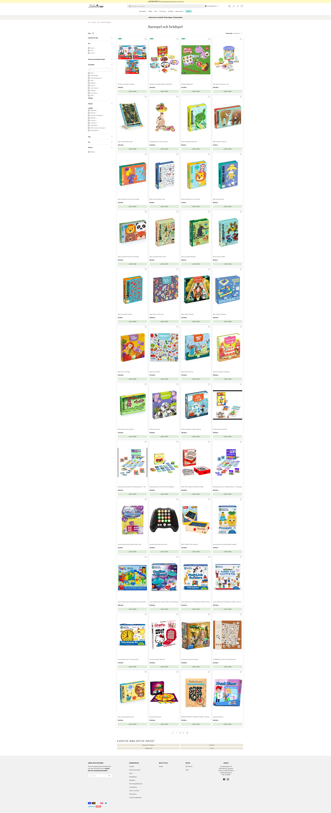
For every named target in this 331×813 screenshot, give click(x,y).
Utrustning (162, 11)
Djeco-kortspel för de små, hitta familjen (128, 256)
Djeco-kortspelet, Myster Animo (158, 256)
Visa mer (90, 98)
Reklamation (133, 777)
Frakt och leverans (134, 770)
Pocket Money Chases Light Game (158, 544)
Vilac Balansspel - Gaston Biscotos (159, 141)
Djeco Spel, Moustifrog (187, 371)
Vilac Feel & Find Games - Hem (221, 84)
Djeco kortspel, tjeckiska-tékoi (126, 717)
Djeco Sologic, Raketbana (219, 314)
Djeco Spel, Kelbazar (155, 371)
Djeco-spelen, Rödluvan (187, 314)
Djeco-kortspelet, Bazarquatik (189, 141)
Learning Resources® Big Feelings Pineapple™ (225, 544)
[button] (242, 6)
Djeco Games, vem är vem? (157, 314)
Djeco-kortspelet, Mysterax (125, 314)
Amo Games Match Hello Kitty (157, 659)
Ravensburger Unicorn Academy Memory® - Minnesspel (227, 486)
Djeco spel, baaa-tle (155, 429)
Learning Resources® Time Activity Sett (128, 659)
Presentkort (133, 794)
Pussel (211, 748)
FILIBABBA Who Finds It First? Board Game (224, 659)
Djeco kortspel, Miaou (218, 199)
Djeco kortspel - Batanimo (220, 141)
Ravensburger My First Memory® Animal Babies (162, 486)
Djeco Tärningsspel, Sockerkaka (221, 371)
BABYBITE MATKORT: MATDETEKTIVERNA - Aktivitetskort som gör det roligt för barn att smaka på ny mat (209, 717)
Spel (98, 22)
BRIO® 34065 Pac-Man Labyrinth (189, 544)
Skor (155, 11)
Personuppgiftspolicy (135, 783)
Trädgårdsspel (148, 748)
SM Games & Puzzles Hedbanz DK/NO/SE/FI (161, 84)
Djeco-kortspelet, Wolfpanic (188, 256)
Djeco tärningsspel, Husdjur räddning (191, 429)
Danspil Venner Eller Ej (155, 717)
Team (187, 770)
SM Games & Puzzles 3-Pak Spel (126, 84)
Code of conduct (134, 790)
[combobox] (165, 6)
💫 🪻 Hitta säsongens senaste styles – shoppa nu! (165, 1)
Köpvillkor (132, 780)
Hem (89, 22)
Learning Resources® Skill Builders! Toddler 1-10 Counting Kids (229, 602)
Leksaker (170, 11)
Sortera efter (229, 33)
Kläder (150, 11)
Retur (131, 773)
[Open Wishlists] (238, 6)
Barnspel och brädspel (106, 22)
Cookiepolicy (133, 787)
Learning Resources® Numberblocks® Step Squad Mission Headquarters (136, 602)
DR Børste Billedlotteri (187, 84)
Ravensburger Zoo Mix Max (220, 429)
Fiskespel (211, 745)
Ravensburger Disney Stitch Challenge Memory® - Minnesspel (134, 486)
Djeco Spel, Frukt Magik (124, 371)
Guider (161, 766)
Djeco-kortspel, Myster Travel (157, 199)
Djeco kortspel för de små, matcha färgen (128, 199)
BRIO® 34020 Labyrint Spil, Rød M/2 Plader (192, 486)
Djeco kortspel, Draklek (219, 256)
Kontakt (131, 766)
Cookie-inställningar (135, 797)
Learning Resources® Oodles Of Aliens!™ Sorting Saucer (164, 602)
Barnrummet (179, 11)
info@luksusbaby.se (226, 772)
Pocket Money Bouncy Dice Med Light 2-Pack (129, 544)
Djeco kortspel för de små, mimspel (190, 199)
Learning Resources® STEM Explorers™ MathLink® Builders (196, 602)
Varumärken (142, 11)
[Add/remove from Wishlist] (146, 39)
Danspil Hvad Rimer (218, 717)
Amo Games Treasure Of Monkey (189, 659)
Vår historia (188, 766)
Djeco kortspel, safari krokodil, (126, 429)
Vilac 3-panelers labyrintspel (125, 141)
